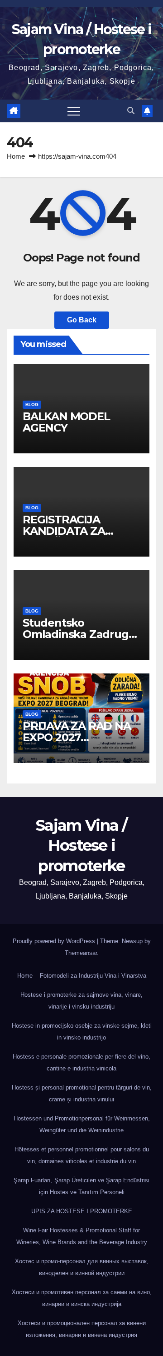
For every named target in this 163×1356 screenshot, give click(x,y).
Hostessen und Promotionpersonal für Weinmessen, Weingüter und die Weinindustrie (82, 1124)
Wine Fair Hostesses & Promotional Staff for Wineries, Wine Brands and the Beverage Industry (81, 1236)
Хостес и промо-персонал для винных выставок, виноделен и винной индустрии (82, 1267)
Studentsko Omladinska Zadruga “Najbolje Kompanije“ (79, 634)
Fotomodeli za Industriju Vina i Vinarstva (93, 975)
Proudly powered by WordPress (55, 941)
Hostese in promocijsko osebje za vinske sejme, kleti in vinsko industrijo (82, 1031)
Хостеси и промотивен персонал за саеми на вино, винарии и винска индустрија (82, 1298)
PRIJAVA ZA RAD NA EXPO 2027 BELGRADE (77, 737)
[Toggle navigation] (74, 111)
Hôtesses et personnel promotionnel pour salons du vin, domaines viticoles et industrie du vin (81, 1155)
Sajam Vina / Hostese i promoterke (81, 845)
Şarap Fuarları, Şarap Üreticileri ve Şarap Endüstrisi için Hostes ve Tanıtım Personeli (81, 1186)
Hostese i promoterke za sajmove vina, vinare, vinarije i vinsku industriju (81, 1000)
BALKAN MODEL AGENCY (66, 422)
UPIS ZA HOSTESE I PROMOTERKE (81, 1211)
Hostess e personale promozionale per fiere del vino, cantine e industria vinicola (81, 1062)
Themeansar (81, 952)
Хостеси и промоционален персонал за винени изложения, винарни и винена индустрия (82, 1329)
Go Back (81, 320)
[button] (130, 111)
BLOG (31, 404)
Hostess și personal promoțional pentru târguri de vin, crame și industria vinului (82, 1093)
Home (16, 156)
